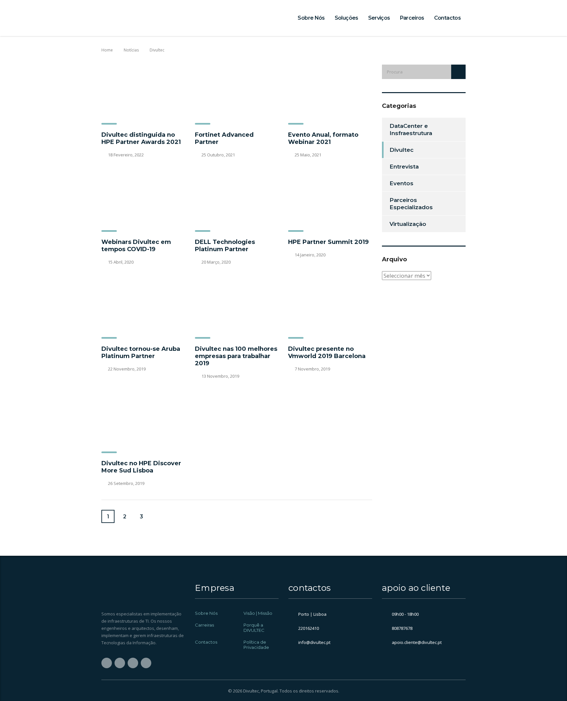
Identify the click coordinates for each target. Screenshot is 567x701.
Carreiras (204, 625)
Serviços (379, 18)
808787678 (402, 628)
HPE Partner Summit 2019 (328, 242)
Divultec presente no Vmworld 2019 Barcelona (327, 352)
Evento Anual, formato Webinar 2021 (323, 138)
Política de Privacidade (256, 644)
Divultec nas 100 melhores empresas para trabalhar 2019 (236, 356)
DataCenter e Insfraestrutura (410, 129)
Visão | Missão (257, 613)
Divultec (401, 150)
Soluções (346, 18)
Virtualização (407, 224)
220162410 (308, 628)
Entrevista (404, 166)
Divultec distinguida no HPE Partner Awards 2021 (141, 138)
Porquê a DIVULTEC (253, 627)
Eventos (401, 183)
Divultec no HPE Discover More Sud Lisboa (141, 467)
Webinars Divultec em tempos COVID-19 (136, 245)
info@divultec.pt (314, 642)
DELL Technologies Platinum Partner (225, 245)
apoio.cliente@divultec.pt (417, 642)
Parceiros (412, 18)
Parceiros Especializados (411, 203)
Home (107, 50)
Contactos (447, 18)
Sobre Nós (311, 18)
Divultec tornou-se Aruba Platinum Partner (140, 352)
